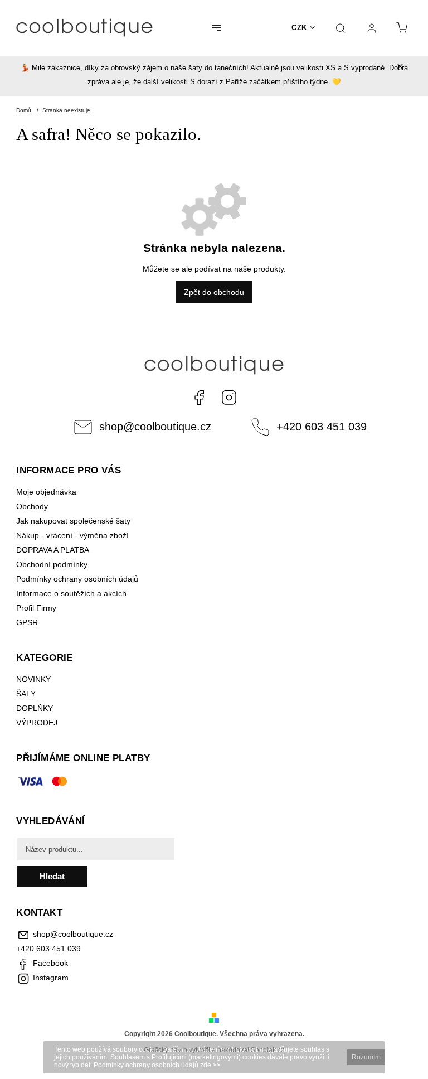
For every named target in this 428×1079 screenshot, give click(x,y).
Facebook (199, 397)
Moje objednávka (46, 491)
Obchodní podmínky (51, 564)
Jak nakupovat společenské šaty (73, 520)
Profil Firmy (36, 607)
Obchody (32, 506)
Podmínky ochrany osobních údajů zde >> (157, 1065)
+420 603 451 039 (321, 426)
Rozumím (366, 1057)
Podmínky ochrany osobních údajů (77, 578)
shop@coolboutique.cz (155, 426)
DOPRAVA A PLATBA (52, 549)
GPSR (27, 622)
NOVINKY (33, 679)
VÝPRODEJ (36, 722)
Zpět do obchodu (214, 292)
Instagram (229, 397)
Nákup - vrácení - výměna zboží (72, 535)
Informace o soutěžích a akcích (71, 593)
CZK (299, 27)
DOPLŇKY (34, 708)
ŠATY (27, 693)
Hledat (52, 876)
